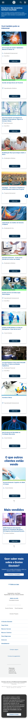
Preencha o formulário (14, 574)
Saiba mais (14, 61)
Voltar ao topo (14, 584)
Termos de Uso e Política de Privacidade (14, 681)
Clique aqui (11, 668)
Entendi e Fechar (14, 714)
